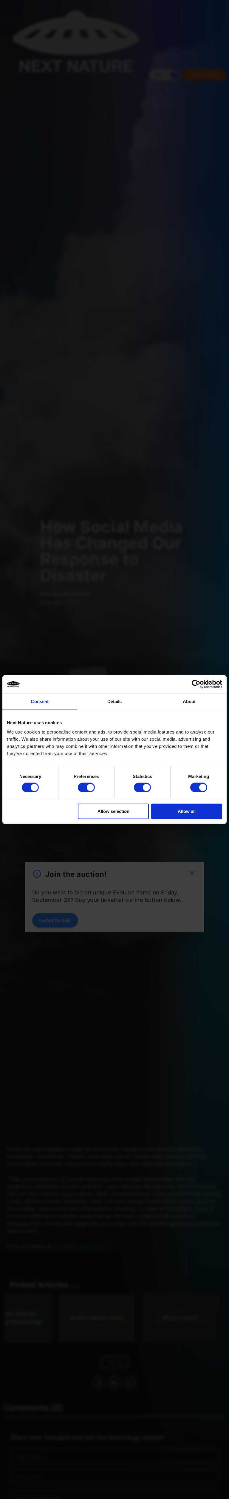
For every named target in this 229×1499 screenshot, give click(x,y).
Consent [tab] (40, 701)
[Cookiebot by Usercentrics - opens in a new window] (196, 684)
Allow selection (113, 811)
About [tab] (189, 701)
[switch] (86, 787)
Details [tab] (114, 701)
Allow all (187, 811)
